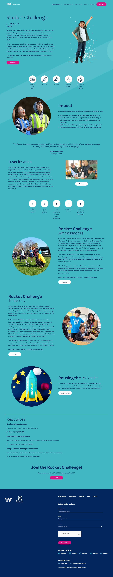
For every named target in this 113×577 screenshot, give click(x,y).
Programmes (62, 496)
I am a (59, 524)
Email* (59, 516)
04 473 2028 (64, 563)
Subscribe (64, 542)
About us (81, 496)
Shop (88, 496)
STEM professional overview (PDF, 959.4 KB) (24, 456)
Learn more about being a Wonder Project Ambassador (77, 277)
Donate (95, 496)
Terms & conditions (81, 567)
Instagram (84, 553)
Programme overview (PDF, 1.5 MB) (21, 444)
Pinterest (95, 553)
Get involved (72, 496)
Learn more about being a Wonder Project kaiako (25, 349)
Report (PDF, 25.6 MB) (16, 432)
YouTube (105, 553)
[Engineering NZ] (19, 503)
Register (13, 62)
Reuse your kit (65, 393)
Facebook (63, 553)
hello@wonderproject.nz (79, 563)
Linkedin (74, 553)
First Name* (61, 509)
